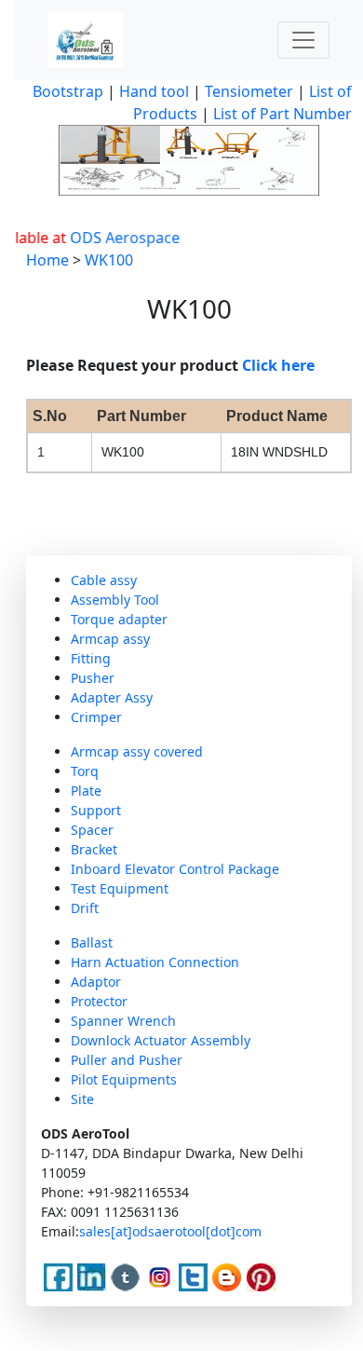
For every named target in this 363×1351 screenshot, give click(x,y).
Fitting (91, 658)
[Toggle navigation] (303, 40)
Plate (86, 790)
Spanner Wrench (123, 1021)
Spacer (92, 830)
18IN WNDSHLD (279, 451)
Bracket (94, 849)
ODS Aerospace (117, 237)
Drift (85, 908)
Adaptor (96, 981)
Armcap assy (110, 639)
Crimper (96, 717)
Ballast (92, 942)
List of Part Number (282, 113)
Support (96, 810)
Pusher (92, 678)
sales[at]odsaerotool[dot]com (170, 1231)
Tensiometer (247, 91)
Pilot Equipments (124, 1079)
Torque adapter (119, 619)
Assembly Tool (115, 599)
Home (47, 260)
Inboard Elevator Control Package (175, 869)
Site (82, 1099)
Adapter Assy (112, 697)
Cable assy (104, 580)
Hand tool (154, 91)
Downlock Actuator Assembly (160, 1040)
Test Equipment (119, 888)
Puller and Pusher (126, 1060)
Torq (85, 771)
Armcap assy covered (137, 751)
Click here (278, 365)
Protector (99, 1001)
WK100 (109, 260)
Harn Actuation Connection (155, 962)
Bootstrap (68, 91)
